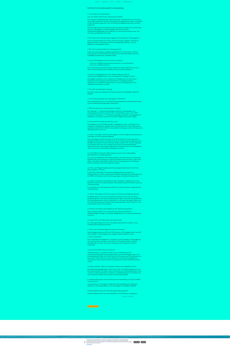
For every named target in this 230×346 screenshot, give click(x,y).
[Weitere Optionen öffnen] (134, 1)
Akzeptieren (136, 342)
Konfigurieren (89, 344)
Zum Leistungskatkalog (93, 306)
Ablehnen (143, 342)
